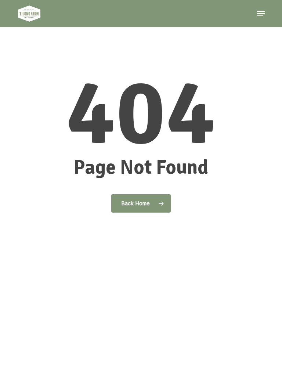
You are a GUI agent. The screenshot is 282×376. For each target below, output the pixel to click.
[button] (261, 13)
